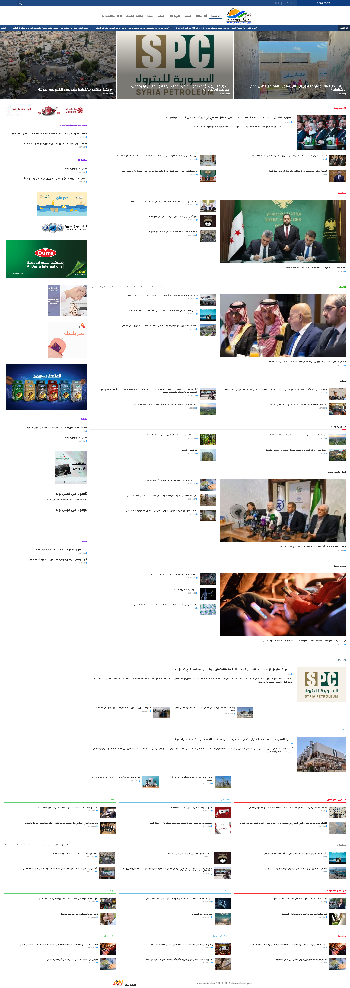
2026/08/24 (340, 271)
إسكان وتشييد (103, 286)
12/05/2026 (287, 743)
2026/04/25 (322, 917)
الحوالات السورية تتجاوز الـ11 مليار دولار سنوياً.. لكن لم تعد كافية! (185, 89)
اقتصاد (161, 16)
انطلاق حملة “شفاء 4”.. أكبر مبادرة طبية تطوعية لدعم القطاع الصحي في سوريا (312, 547)
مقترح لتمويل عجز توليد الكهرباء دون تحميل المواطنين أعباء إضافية (54, 143)
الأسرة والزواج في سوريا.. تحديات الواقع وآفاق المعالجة (304, 914)
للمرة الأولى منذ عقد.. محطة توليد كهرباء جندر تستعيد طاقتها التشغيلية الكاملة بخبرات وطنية (232, 739)
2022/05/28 (82, 553)
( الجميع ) (160, 286)
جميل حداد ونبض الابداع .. (75, 168)
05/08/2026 (322, 392)
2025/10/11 (192, 608)
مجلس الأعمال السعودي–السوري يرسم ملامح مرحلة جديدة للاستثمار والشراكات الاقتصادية (306, 362)
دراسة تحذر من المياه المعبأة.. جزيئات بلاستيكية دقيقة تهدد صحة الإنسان (165, 605)
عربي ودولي (174, 16)
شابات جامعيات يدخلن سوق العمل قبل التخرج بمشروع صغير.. (58, 559)
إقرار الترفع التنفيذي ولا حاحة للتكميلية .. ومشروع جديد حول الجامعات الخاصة (164, 202)
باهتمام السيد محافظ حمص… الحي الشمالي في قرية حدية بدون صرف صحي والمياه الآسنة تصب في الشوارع (283, 823)
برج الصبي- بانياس (189, 450)
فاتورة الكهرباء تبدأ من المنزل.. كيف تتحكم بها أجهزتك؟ (116, 778)
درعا (44, 844)
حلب (28, 844)
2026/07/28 (82, 137)
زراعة (121, 286)
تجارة (111, 286)
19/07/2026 (322, 408)
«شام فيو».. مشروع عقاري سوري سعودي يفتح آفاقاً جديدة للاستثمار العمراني (163, 311)
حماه (33, 844)
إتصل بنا (278, 3)
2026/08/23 (192, 219)
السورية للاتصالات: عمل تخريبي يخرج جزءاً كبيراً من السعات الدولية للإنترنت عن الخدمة (178, 959)
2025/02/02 (92, 917)
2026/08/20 (82, 431)
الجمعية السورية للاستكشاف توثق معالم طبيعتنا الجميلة (172, 435)
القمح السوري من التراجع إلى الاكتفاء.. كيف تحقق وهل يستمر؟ (303, 89)
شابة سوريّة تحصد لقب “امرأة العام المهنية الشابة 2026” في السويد (299, 899)
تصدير (116, 286)
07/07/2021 (192, 438)
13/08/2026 (224, 94)
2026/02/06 (82, 147)
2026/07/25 (91, 871)
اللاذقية (22, 844)
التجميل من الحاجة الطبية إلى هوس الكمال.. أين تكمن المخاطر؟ (170, 481)
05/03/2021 (192, 453)
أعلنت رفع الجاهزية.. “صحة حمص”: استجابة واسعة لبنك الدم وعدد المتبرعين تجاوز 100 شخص (60, 868)
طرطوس (50, 844)
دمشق (57, 844)
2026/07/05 (340, 550)
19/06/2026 (192, 408)
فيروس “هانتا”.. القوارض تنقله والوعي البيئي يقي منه (174, 575)
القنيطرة (8, 844)
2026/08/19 (322, 871)
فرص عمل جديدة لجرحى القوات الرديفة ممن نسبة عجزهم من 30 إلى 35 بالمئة (181, 823)
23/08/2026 (287, 674)
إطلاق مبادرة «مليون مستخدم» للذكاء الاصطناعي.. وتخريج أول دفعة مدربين (182, 944)
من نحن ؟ (291, 3)
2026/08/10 (82, 182)
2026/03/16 (322, 810)
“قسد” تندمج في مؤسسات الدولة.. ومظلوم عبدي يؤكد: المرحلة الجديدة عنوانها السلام (259, 28)
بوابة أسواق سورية (112, 16)
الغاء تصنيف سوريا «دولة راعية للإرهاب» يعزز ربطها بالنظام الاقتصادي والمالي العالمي (159, 326)
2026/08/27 (287, 122)
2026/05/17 (192, 483)
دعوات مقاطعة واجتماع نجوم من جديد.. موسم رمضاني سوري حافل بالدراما (67, 899)
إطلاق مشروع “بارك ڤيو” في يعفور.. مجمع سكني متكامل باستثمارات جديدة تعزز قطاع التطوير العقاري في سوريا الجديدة (275, 390)
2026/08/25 (322, 159)
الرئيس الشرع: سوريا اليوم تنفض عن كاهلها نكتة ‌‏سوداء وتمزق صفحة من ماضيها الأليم (159, 171)
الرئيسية (215, 16)
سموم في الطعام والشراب (186, 590)
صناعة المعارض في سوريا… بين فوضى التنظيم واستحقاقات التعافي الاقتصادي (49, 134)
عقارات (133, 286)
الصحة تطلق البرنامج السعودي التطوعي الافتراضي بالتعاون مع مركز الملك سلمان (162, 511)
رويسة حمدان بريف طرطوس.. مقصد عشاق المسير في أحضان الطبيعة (296, 450)
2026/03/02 (92, 810)
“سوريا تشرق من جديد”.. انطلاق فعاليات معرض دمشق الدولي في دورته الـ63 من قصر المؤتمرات (229, 118)
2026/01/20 (192, 593)
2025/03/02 (92, 902)
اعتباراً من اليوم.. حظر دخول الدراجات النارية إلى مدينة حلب (173, 217)
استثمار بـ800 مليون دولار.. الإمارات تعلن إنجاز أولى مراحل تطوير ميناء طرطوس (296, 868)
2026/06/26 (207, 947)
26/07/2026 (192, 395)
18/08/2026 (146, 711)
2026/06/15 (207, 962)
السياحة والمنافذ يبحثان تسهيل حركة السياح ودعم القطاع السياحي (298, 405)
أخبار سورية (201, 16)
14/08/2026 (107, 94)
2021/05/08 (207, 826)
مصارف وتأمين (143, 286)
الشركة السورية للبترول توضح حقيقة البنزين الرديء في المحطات (123, 708)
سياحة (150, 16)
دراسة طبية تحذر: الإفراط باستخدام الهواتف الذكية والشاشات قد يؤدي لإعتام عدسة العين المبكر (305, 641)
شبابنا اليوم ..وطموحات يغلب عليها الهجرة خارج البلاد (62, 550)
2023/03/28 (322, 826)
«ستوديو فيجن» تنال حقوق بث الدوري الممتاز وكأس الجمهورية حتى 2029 (68, 807)
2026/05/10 (322, 902)
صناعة (127, 286)
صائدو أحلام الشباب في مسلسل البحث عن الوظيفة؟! (192, 807)
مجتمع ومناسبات (134, 16)
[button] (20, 3)
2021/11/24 (207, 810)
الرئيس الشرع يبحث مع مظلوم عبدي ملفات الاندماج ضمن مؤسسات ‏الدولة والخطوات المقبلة (177, 28)
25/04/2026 (207, 783)
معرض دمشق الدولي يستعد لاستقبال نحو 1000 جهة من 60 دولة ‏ (69, 89)
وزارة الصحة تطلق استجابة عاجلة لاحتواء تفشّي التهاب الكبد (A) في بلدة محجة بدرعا (162, 496)
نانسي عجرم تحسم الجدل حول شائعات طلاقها (79, 914)
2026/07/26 (206, 873)
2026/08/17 (82, 172)
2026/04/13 (192, 514)
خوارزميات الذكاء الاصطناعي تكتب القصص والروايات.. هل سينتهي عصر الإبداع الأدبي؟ (178, 899)
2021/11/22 (82, 563)
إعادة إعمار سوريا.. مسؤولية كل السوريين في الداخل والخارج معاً (56, 178)
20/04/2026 (134, 781)
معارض (152, 286)
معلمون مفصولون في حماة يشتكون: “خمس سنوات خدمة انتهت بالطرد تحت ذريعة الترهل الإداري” (287, 807)
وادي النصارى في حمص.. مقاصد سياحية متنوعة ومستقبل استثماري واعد (166, 405)
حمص (39, 844)
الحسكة (15, 844)
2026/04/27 (192, 499)
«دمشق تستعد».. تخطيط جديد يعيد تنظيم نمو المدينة (173, 232)
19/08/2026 (229, 714)
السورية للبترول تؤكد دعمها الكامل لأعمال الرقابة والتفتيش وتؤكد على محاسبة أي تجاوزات (234, 669)
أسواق (93, 286)
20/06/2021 (322, 453)
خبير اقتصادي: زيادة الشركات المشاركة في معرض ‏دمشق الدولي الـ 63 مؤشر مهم (163, 296)
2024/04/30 (92, 826)
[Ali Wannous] (117, 985)
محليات (187, 16)
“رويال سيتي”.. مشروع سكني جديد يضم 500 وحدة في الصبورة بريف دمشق (314, 268)
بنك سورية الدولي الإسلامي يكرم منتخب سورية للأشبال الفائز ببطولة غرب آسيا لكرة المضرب (61, 823)
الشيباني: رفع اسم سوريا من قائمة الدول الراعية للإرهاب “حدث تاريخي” (102, 28)
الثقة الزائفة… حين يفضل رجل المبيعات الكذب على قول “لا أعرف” (56, 428)
